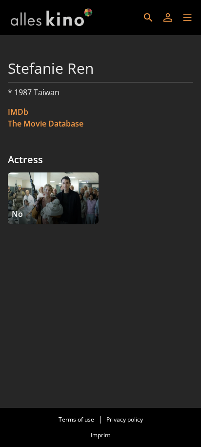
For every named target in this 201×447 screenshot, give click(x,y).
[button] (187, 17)
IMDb (18, 111)
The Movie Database (45, 123)
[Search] (148, 17)
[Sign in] (168, 17)
